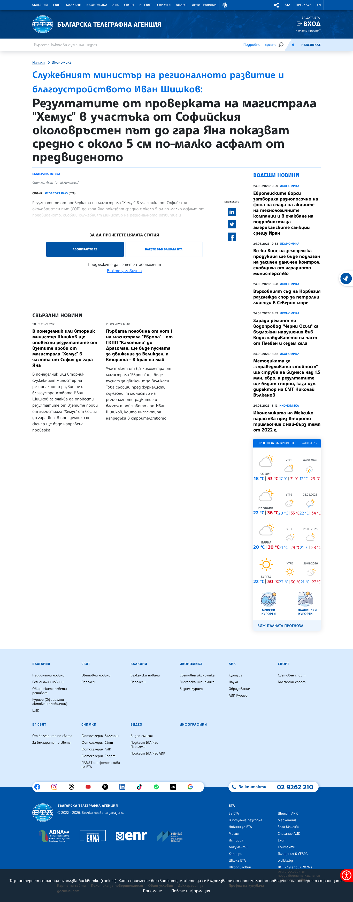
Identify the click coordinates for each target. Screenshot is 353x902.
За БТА (234, 813)
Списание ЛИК (289, 834)
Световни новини (96, 675)
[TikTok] (141, 787)
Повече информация (190, 890)
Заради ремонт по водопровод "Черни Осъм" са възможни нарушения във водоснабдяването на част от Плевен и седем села (286, 332)
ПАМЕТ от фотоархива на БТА (100, 765)
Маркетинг (287, 820)
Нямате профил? (308, 30)
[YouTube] (90, 787)
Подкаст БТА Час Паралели (144, 745)
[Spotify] (158, 787)
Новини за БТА (240, 827)
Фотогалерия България (100, 736)
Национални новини (48, 675)
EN (319, 5)
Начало (38, 63)
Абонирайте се (85, 249)
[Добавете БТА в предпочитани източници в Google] (192, 787)
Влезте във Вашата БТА (163, 249)
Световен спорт (291, 675)
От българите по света (52, 736)
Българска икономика (197, 682)
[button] (224, 5)
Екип (281, 840)
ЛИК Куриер (238, 696)
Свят (57, 5)
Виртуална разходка (245, 820)
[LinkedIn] (124, 787)
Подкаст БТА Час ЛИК (148, 753)
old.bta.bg (285, 861)
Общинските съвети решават (49, 691)
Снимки (164, 5)
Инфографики (204, 5)
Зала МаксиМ (288, 827)
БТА (287, 5)
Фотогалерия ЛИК (96, 749)
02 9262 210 (295, 787)
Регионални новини (48, 682)
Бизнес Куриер (191, 689)
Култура (235, 675)
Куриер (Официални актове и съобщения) (49, 702)
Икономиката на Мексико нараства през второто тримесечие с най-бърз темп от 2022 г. (286, 421)
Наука (233, 682)
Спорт (129, 5)
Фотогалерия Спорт (98, 756)
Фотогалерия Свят (97, 743)
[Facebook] (39, 787)
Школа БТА (237, 861)
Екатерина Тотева (46, 174)
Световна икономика (197, 675)
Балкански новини (145, 675)
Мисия (234, 834)
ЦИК (35, 711)
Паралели (88, 682)
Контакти (286, 847)
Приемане (152, 890)
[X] (107, 787)
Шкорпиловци (240, 867)
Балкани (73, 5)
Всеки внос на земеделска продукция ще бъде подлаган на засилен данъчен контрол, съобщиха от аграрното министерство (286, 262)
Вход (312, 23)
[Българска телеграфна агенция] (42, 812)
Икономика (97, 5)
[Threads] (73, 787)
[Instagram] (56, 787)
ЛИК (115, 5)
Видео (181, 5)
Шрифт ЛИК (288, 813)
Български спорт (291, 682)
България (40, 5)
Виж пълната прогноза (280, 626)
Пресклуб (303, 5)
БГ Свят (146, 5)
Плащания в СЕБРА (293, 854)
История (236, 840)
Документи (238, 847)
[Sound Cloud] (175, 787)
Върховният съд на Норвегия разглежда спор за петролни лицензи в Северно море (287, 296)
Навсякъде (311, 45)
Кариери (235, 854)
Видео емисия (142, 736)
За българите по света (51, 743)
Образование (239, 689)
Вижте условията (124, 270)
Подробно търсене (259, 44)
